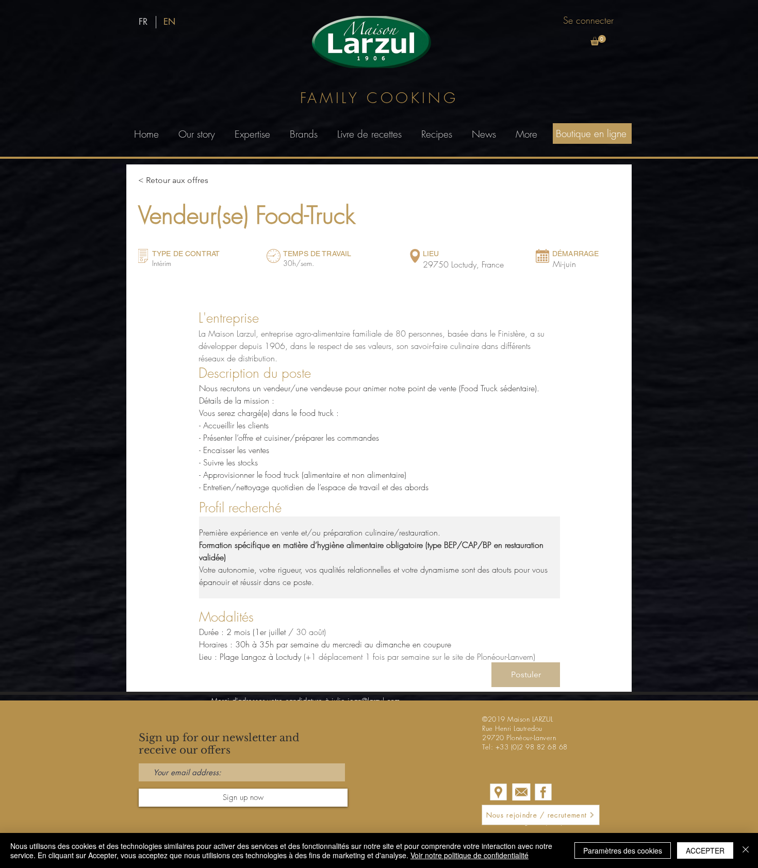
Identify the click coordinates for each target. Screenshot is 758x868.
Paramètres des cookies (622, 850)
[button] (598, 40)
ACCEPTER (705, 850)
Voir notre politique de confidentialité (469, 855)
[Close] (745, 850)
